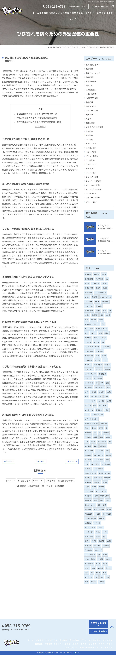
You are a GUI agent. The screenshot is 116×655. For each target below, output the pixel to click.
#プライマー (38, 480)
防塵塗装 (107, 369)
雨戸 (94, 432)
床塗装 (105, 288)
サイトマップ (107, 647)
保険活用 (88, 545)
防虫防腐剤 (88, 550)
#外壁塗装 (21, 486)
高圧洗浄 (88, 460)
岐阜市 (87, 428)
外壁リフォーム (98, 455)
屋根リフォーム (90, 505)
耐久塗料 (97, 360)
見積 (86, 582)
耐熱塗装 (103, 446)
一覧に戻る (40, 461)
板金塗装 (106, 432)
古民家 (109, 401)
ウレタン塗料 (91, 193)
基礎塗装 (88, 509)
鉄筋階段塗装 (89, 279)
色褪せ (109, 392)
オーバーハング (90, 401)
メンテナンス (89, 410)
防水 (104, 310)
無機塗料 (89, 102)
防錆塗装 (102, 487)
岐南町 (105, 482)
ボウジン (88, 405)
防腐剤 (105, 554)
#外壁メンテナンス (66, 480)
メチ (86, 392)
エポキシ (88, 365)
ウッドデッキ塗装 (93, 197)
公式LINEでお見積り (98, 6)
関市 (101, 437)
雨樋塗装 (89, 135)
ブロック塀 (99, 451)
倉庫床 (87, 297)
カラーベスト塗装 (93, 185)
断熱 (92, 573)
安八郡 (98, 536)
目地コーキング (92, 110)
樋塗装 (106, 333)
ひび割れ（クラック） (92, 324)
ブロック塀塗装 (92, 156)
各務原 (101, 320)
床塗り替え (88, 292)
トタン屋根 (99, 351)
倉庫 (107, 460)
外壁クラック (91, 106)
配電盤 (109, 509)
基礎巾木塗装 (91, 143)
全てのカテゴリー (93, 65)
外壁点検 (95, 297)
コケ (101, 577)
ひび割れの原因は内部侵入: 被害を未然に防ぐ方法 (39, 122)
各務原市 (88, 500)
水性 (104, 536)
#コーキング (47, 486)
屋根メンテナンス (101, 329)
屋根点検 (95, 315)
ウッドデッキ (89, 564)
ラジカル (88, 342)
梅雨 (86, 396)
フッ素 (104, 356)
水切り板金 (101, 401)
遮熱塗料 (88, 446)
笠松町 (95, 500)
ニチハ (105, 532)
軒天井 (101, 428)
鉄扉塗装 (89, 131)
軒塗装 (88, 119)
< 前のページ (8, 461)
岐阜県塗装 (99, 279)
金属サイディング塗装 (94, 127)
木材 (99, 554)
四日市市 (108, 559)
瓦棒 (97, 356)
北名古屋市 (88, 301)
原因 (86, 320)
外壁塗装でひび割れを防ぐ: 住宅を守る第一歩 (37, 114)
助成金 (109, 541)
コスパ (105, 360)
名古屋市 (100, 559)
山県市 (87, 487)
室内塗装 (88, 437)
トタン (106, 410)
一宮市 (95, 496)
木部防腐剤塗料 (92, 98)
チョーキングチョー (91, 423)
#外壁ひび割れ (24, 480)
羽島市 (108, 500)
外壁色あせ (105, 301)
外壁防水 (93, 392)
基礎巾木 (102, 518)
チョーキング (89, 306)
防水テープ (98, 550)
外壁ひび (88, 496)
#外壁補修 (59, 486)
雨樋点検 (88, 338)
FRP (103, 342)
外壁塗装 (100, 568)
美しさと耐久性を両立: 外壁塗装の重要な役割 (37, 118)
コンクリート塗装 (100, 292)
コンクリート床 (90, 554)
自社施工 (108, 568)
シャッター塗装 (92, 177)
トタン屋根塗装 (98, 469)
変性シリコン (103, 405)
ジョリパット (89, 536)
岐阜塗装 (99, 306)
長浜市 (87, 568)
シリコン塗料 (91, 172)
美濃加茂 (108, 437)
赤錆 (101, 383)
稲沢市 (87, 541)
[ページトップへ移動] (112, 627)
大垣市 (106, 396)
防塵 (110, 310)
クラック (104, 283)
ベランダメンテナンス (92, 347)
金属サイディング (96, 396)
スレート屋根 (95, 464)
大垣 (103, 324)
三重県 (98, 288)
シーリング (90, 168)
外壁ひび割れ (89, 288)
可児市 (94, 541)
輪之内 (94, 487)
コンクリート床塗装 (94, 181)
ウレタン (100, 527)
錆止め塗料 (88, 387)
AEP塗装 (89, 139)
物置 (110, 441)
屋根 (107, 383)
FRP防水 (107, 365)
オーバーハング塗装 (94, 189)
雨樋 (100, 333)
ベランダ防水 (91, 152)
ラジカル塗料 (91, 148)
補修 (101, 315)
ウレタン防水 (89, 451)
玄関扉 (93, 441)
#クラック (10, 480)
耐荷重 (108, 315)
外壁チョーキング (93, 73)
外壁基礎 (88, 455)
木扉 (86, 441)
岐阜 (93, 568)
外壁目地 (99, 410)
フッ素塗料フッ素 (97, 414)
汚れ (107, 577)
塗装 (107, 451)
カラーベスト (89, 329)
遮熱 (86, 573)
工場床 (87, 315)
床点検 (97, 301)
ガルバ (87, 414)
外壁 (94, 405)
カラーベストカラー (91, 419)
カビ (96, 577)
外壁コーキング (99, 387)
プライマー (95, 283)
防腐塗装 (102, 541)
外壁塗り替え (89, 310)
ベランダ (96, 342)
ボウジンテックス (90, 374)
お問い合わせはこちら (77, 6)
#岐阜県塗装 (33, 486)
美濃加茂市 (96, 482)
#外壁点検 (50, 480)
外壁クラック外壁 (104, 473)
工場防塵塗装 (91, 89)
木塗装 (95, 437)
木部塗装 (106, 545)
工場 (86, 464)
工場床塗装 (102, 374)
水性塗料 (102, 392)
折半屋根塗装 (91, 94)
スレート (93, 333)
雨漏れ (98, 310)
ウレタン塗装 (107, 514)
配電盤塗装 (90, 123)
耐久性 (98, 573)
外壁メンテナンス (105, 297)
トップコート (89, 383)
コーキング (88, 577)
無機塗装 (88, 478)
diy (107, 279)
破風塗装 (89, 114)
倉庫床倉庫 (103, 423)
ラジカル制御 (106, 347)
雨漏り (104, 274)
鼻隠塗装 (108, 455)
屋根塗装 (96, 274)
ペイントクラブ (90, 527)
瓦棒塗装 (89, 69)
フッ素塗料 (90, 160)
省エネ (95, 446)
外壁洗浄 (102, 582)
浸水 (86, 333)
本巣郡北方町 (104, 496)
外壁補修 (88, 274)
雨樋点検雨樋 (106, 464)
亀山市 (98, 564)
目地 (108, 387)
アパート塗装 (91, 202)
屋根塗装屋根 (89, 356)
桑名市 (105, 564)
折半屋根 (93, 320)
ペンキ (87, 283)
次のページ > (72, 461)
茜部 (101, 500)
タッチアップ (91, 164)
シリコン (88, 378)
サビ (104, 573)
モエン (98, 532)
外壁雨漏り (90, 77)
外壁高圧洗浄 (91, 81)
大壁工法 (89, 85)
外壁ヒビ (99, 369)
